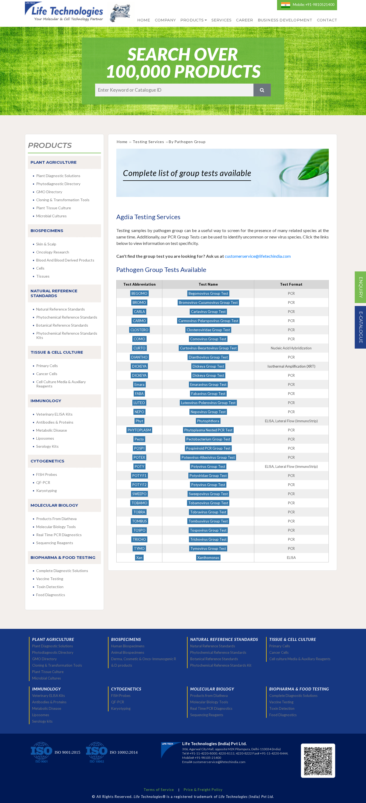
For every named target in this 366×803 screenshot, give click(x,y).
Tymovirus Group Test (208, 548)
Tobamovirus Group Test (208, 503)
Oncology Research (52, 252)
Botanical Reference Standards (214, 659)
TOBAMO (139, 503)
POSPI (139, 448)
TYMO (139, 548)
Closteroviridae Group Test (208, 330)
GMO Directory (49, 191)
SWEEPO (139, 494)
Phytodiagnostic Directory (58, 183)
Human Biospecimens (127, 646)
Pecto (139, 439)
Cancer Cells (46, 373)
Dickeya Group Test (208, 366)
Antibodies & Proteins (54, 422)
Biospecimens (126, 639)
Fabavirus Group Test (208, 393)
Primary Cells (47, 365)
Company (165, 20)
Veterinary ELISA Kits (54, 414)
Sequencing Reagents (54, 542)
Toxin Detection (50, 586)
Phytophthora (208, 421)
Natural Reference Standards (60, 309)
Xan (139, 557)
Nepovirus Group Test (208, 412)
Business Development (285, 20)
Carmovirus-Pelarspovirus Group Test (208, 321)
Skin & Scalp (46, 244)
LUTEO (139, 403)
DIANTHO (139, 357)
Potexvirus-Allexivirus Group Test (208, 457)
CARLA (139, 311)
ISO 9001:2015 (67, 752)
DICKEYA (139, 366)
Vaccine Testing (49, 578)
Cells (40, 268)
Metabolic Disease (51, 430)
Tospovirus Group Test (208, 530)
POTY (139, 466)
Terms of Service (159, 789)
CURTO (139, 348)
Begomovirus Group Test (208, 293)
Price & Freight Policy (203, 789)
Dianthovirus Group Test (208, 357)
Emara (139, 384)
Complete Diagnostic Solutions (62, 570)
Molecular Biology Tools (56, 526)
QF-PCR (43, 482)
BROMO (139, 302)
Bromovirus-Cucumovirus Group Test (208, 302)
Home (143, 20)
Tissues (43, 276)
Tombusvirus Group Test (208, 521)
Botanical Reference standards (62, 325)
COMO (139, 339)
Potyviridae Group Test (208, 475)
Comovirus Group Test (208, 339)
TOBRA (139, 512)
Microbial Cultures (51, 216)
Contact (327, 20)
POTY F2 (139, 485)
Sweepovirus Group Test (208, 494)
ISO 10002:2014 (124, 752)
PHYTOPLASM (139, 430)
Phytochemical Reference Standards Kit (220, 665)
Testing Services (148, 141)
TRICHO (139, 539)
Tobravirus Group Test (208, 512)
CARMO (139, 321)
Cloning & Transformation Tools (62, 199)
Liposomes (45, 438)
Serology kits (47, 446)
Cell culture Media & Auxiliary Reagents (61, 383)
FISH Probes (46, 474)
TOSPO (139, 530)
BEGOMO (139, 293)
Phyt (139, 421)
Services (221, 20)
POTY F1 (139, 475)
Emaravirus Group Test (208, 384)
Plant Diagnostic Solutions (58, 175)
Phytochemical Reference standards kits (66, 335)
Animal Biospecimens (127, 652)
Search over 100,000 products (183, 63)
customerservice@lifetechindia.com (257, 256)
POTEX (139, 457)
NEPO (139, 412)
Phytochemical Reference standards (66, 317)
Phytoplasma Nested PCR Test (208, 430)
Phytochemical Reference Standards (218, 652)
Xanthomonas (208, 557)
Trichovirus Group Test (208, 539)
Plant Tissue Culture (53, 208)
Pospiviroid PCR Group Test (208, 448)
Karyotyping (46, 490)
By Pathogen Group (187, 141)
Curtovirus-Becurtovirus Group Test (208, 348)
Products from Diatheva (56, 518)
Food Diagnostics (50, 594)
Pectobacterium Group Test (208, 439)
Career (244, 20)
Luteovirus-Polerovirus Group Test (208, 403)
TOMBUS (139, 521)
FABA (139, 393)
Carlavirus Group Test (208, 311)
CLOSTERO (139, 330)
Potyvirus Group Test (208, 466)
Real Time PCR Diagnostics (59, 534)
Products (192, 20)
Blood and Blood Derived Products (65, 260)
